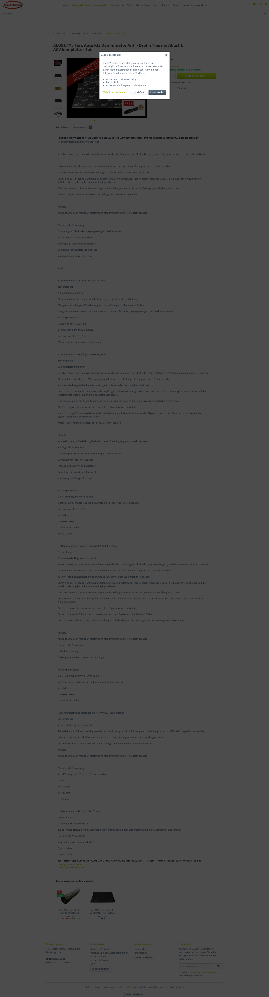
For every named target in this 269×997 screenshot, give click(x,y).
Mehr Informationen (114, 92)
